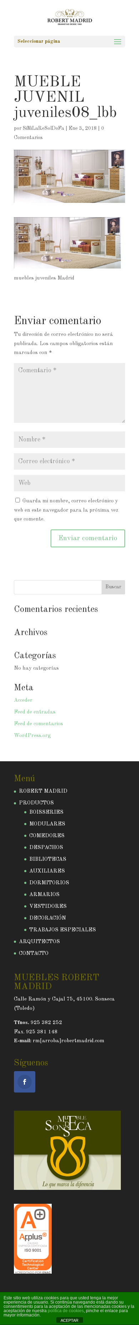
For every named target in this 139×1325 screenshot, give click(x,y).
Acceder (23, 700)
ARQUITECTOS (39, 942)
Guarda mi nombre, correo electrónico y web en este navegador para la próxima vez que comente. (66, 510)
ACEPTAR (69, 1320)
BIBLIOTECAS (47, 859)
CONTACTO (33, 953)
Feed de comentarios (38, 724)
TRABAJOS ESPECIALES (62, 930)
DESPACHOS (46, 847)
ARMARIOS (44, 894)
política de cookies (66, 1310)
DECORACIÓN (47, 918)
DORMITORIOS (49, 883)
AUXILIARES (47, 871)
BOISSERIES (46, 812)
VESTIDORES (48, 906)
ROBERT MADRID (43, 791)
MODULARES (47, 824)
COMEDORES (47, 836)
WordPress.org (32, 735)
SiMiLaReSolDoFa (43, 128)
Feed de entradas (35, 712)
